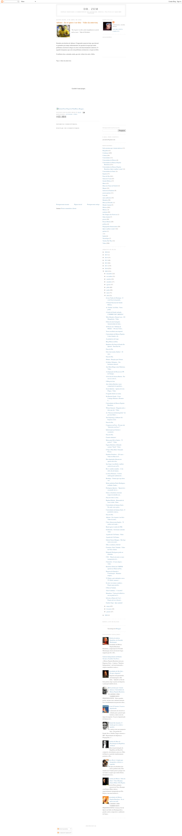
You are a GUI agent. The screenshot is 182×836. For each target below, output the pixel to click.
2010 (106, 268)
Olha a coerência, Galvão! (113, 545)
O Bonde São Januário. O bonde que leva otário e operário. (115, 725)
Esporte (105, 174)
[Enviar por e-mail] (57, 117)
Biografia (105, 150)
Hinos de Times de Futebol (110, 186)
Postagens (63, 829)
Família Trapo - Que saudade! (114, 603)
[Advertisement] (72, 188)
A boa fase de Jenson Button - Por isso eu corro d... (115, 378)
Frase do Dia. (109, 357)
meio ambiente (107, 198)
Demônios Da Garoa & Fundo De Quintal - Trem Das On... (115, 345)
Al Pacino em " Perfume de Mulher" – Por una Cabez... (114, 328)
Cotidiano (69, 114)
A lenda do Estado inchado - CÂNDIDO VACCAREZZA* (115, 313)
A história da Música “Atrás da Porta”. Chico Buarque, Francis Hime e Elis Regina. (116, 781)
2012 (106, 263)
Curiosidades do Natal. (109, 171)
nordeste (105, 212)
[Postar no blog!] (59, 117)
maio (108, 293)
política (105, 224)
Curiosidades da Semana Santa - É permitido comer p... (115, 511)
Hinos (104, 183)
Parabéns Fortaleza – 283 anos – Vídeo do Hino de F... (115, 455)
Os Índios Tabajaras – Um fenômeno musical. (113, 363)
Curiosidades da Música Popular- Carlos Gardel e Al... (115, 335)
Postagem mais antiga (93, 204)
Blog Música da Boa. (112, 342)
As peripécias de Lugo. (112, 339)
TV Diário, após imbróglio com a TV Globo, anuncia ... (115, 579)
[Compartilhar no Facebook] (63, 117)
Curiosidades (106, 158)
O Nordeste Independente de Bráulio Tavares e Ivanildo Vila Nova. (111, 658)
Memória (105, 200)
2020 (106, 252)
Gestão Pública (107, 181)
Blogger (118, 629)
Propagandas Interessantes (110, 226)
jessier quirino (107, 193)
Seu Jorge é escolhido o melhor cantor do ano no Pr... (115, 465)
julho (108, 287)
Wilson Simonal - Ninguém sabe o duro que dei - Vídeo (115, 409)
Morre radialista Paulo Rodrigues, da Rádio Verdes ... (115, 484)
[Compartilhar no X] (61, 117)
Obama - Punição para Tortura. (114, 359)
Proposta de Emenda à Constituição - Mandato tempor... (113, 573)
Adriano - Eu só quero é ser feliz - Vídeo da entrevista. (77, 22)
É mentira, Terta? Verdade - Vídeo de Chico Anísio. (115, 548)
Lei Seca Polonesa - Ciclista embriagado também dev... (114, 475)
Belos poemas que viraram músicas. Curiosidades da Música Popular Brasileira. (116, 690)
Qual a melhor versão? (109, 229)
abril (107, 295)
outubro (108, 279)
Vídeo (75, 114)
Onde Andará (106, 217)
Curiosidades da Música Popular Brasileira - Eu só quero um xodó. (116, 799)
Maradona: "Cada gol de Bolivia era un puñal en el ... (115, 594)
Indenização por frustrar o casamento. (113, 431)
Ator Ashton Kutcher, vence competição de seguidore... (114, 385)
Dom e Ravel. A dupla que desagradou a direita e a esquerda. (115, 762)
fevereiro (109, 609)
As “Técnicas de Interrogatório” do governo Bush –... (116, 414)
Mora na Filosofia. (108, 202)
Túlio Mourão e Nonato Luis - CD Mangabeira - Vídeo (115, 318)
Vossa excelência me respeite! (114, 331)
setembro (109, 282)
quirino (105, 231)
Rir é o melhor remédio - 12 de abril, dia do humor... (114, 470)
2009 (106, 271)
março (108, 606)
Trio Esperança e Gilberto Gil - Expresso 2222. (114, 419)
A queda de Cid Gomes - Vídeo (115, 534)
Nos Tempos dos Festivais (110, 214)
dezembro (109, 274)
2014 (106, 257)
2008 (106, 615)
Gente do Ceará (107, 179)
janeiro (108, 612)
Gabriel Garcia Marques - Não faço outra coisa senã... (116, 541)
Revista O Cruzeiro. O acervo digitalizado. (116, 707)
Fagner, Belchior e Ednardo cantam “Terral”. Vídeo (113, 446)
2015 (106, 255)
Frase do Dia (106, 176)
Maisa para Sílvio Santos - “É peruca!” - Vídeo (114, 441)
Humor (104, 188)
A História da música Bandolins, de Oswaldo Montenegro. (115, 640)
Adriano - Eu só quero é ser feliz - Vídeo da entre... (115, 518)
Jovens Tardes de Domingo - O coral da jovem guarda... (114, 299)
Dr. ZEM (91, 9)
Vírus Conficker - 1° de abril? (114, 590)
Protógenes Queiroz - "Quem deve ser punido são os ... (115, 489)
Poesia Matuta (107, 222)
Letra (104, 195)
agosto (108, 284)
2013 (106, 260)
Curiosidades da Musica (109, 160)
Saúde (104, 236)
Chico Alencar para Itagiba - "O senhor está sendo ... (115, 523)
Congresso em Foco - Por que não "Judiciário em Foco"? (115, 426)
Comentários (64, 833)
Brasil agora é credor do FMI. (114, 527)
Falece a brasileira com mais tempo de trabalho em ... (114, 494)
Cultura (105, 155)
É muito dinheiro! (111, 437)
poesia (104, 219)
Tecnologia (106, 238)
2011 (106, 266)
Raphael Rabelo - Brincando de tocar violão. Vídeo (115, 501)
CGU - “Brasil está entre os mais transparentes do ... (115, 558)
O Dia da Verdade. (111, 588)
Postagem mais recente (62, 204)
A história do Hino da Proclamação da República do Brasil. (116, 743)
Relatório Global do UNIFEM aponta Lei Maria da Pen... (114, 568)
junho (108, 290)
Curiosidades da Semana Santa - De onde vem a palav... (115, 506)
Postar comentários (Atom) (68, 208)
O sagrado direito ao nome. (113, 394)
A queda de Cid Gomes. (112, 537)
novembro (109, 276)
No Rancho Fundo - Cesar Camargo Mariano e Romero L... (115, 398)
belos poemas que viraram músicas (112, 148)
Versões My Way (107, 241)
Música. (105, 210)
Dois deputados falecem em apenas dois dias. (114, 460)
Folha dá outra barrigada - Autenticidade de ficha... (113, 323)
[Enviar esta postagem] (83, 112)
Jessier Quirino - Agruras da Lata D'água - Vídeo (115, 390)
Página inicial (78, 204)
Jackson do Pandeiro (108, 190)
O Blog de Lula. (110, 381)
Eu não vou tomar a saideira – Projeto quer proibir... (114, 584)
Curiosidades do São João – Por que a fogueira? (116, 672)
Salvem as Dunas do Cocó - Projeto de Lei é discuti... (114, 599)
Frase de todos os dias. (112, 497)
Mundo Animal (107, 205)
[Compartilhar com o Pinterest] (65, 117)
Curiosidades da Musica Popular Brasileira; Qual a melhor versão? (113, 168)
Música (105, 207)
